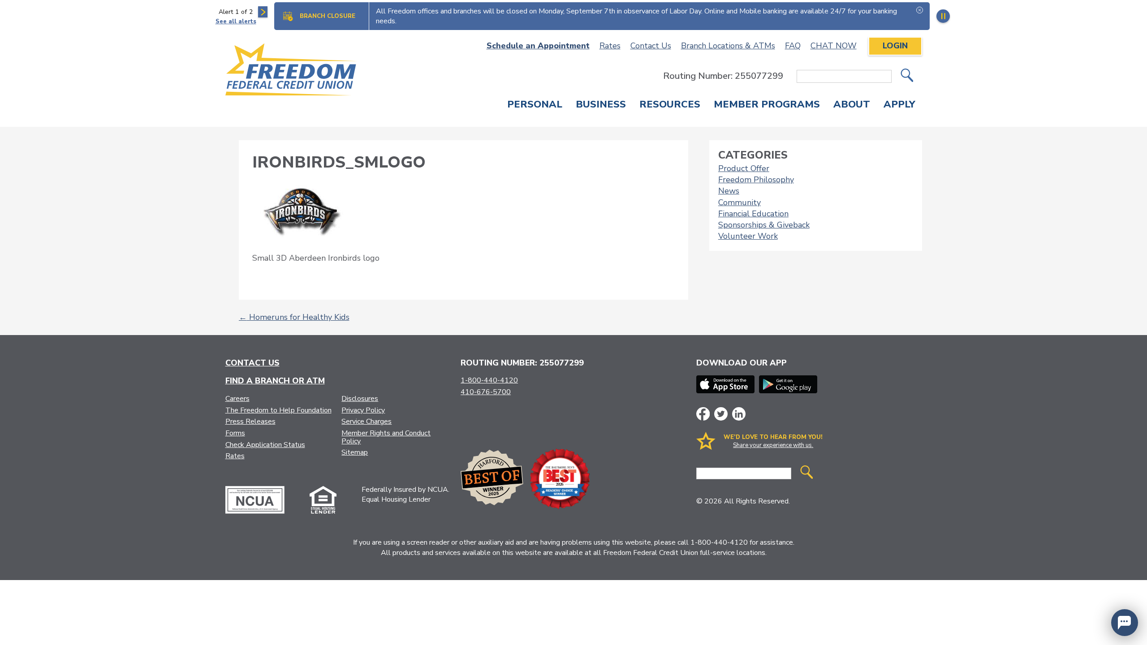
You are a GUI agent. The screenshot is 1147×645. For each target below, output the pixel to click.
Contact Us (650, 45)
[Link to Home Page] (291, 71)
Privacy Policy (363, 410)
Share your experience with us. (773, 445)
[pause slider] (943, 16)
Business (601, 105)
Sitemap (354, 452)
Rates (610, 45)
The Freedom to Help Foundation (278, 410)
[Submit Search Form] (907, 76)
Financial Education (753, 213)
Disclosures (359, 399)
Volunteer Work (748, 236)
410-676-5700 (486, 392)
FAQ (793, 45)
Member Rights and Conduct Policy (386, 437)
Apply (899, 105)
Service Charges (366, 421)
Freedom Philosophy (756, 179)
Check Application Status (265, 445)
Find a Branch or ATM (275, 380)
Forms (235, 433)
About (851, 105)
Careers (237, 399)
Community (739, 202)
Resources (669, 105)
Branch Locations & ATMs (728, 45)
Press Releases (250, 421)
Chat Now (834, 45)
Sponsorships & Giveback (764, 224)
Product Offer (743, 168)
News (728, 190)
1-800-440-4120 (489, 380)
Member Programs (767, 105)
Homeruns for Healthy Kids (294, 317)
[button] (1124, 622)
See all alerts (236, 21)
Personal (534, 105)
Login (895, 45)
